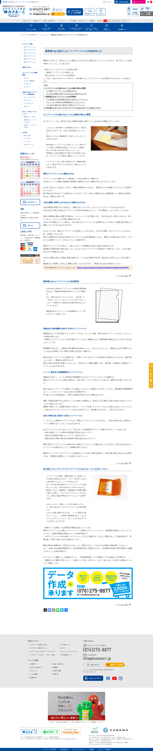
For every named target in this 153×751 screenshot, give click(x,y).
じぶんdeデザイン (100, 13)
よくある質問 (72, 20)
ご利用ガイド (36, 20)
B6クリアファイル (30, 62)
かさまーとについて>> (70, 738)
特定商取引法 (64, 749)
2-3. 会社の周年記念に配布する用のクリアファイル (65, 105)
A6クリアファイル (30, 56)
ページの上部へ (123, 276)
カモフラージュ (29, 144)
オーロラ (27, 87)
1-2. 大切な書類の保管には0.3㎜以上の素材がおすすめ (66, 94)
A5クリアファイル (30, 50)
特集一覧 (55, 674)
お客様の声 (33, 677)
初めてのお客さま (58, 664)
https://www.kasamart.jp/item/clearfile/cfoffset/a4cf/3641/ (103, 268)
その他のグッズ (65, 644)
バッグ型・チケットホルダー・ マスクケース (76, 29)
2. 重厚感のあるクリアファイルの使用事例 (60, 97)
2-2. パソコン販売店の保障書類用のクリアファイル (65, 102)
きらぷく (27, 106)
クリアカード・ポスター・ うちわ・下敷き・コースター (91, 29)
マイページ (140, 2)
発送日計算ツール (89, 13)
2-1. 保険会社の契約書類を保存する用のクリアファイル (67, 99)
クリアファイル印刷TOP (49, 749)
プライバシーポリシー (78, 749)
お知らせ (99, 20)
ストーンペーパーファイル (69, 651)
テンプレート (62, 20)
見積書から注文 (148, 8)
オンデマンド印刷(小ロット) (38, 648)
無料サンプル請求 (59, 14)
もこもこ (27, 78)
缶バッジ (63, 648)
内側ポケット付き (29, 117)
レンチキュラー (29, 103)
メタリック (27, 84)
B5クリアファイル (30, 59)
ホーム (28, 20)
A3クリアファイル (30, 53)
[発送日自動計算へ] (30, 202)
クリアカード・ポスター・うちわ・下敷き (42, 655)
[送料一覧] (30, 225)
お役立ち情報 (57, 670)
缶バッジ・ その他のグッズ (106, 29)
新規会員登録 (124, 2)
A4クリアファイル (30, 47)
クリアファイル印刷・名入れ (38, 644)
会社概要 (91, 749)
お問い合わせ (59, 9)
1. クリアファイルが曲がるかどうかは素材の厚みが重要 (65, 88)
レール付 (27, 141)
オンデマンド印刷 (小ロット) (46, 29)
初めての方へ (83, 20)
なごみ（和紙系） (29, 81)
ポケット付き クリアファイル (61, 29)
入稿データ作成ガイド (49, 20)
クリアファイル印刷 (31, 29)
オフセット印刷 (27, 44)
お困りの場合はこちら (76, 12)
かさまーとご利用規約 (104, 749)
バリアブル (27, 138)
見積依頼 (135, 9)
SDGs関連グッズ (122, 29)
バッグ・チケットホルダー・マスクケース (42, 651)
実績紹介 (91, 20)
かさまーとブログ (95, 678)
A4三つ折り (27, 135)
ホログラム (27, 100)
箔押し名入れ (26, 67)
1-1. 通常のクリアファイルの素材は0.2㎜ (61, 91)
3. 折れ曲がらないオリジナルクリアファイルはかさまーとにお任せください (72, 108)
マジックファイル (29, 97)
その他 (24, 132)
